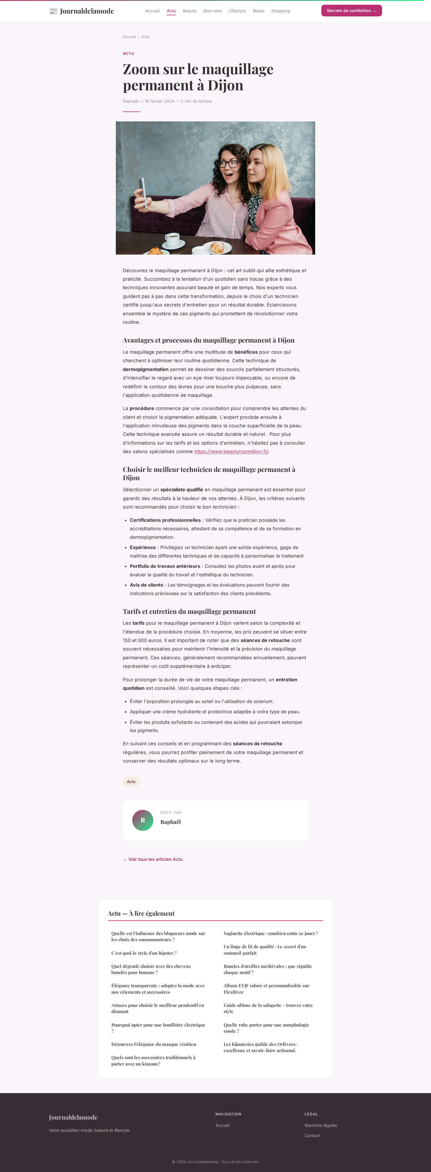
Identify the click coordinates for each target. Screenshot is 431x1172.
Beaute (189, 10)
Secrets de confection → (351, 10)
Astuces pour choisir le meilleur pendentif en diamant (157, 1008)
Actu (171, 10)
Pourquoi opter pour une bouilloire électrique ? (158, 1028)
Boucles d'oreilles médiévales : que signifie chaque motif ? (268, 969)
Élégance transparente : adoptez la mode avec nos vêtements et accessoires (158, 989)
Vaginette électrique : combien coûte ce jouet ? (271, 933)
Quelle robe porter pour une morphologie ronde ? (266, 1028)
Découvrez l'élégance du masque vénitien (153, 1044)
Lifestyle (237, 10)
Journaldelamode (81, 10)
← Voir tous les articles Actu (153, 859)
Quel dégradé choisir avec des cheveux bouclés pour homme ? (151, 969)
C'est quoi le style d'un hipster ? (144, 953)
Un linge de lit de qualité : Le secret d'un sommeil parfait (265, 950)
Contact (312, 1135)
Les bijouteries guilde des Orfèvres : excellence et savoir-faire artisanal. (261, 1047)
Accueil (152, 10)
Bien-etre (212, 10)
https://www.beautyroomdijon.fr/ (231, 451)
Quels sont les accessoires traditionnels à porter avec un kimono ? (153, 1060)
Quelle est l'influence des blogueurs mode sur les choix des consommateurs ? (158, 936)
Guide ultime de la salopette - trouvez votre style (268, 1008)
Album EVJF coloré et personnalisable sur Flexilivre (266, 989)
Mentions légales (321, 1125)
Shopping (280, 10)
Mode (258, 10)
